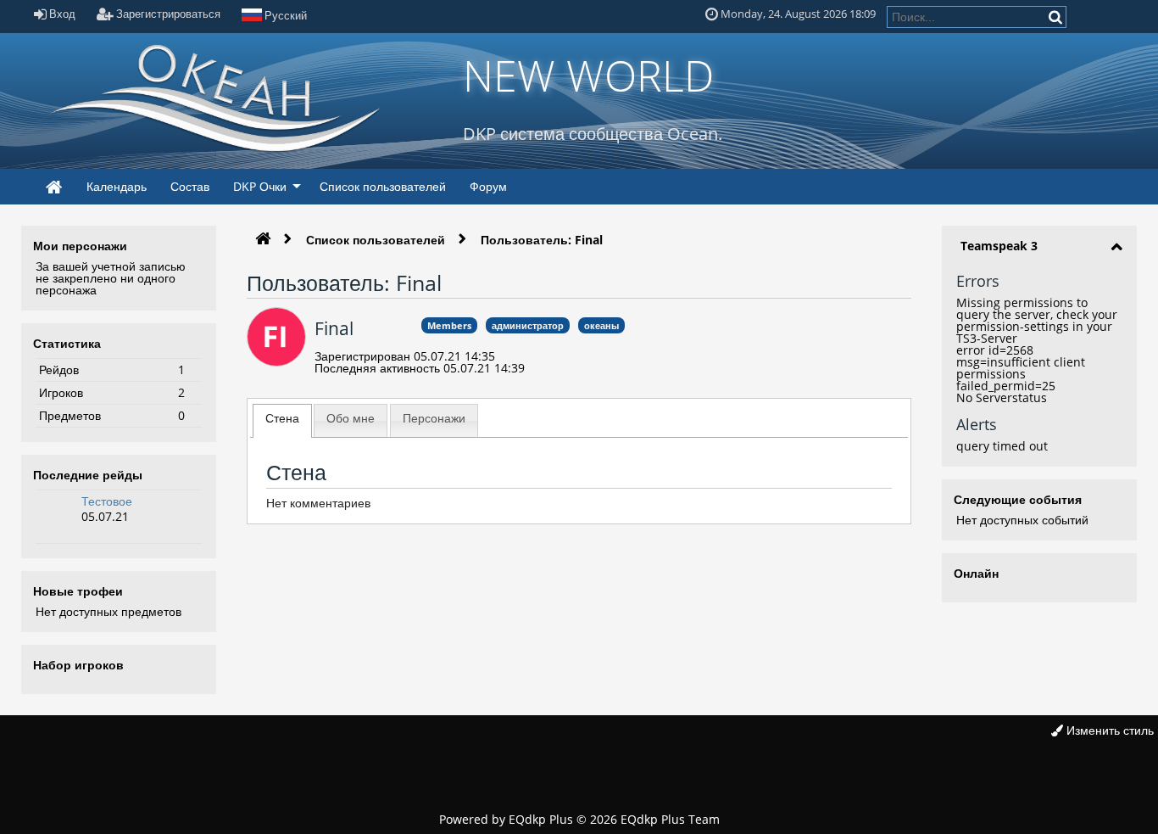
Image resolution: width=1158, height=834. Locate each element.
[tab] (282, 421)
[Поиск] (1057, 16)
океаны (601, 325)
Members (449, 325)
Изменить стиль (1108, 730)
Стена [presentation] (282, 418)
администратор (528, 325)
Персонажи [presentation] (434, 418)
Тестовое (106, 501)
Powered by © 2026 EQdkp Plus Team (579, 819)
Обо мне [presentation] (350, 418)
